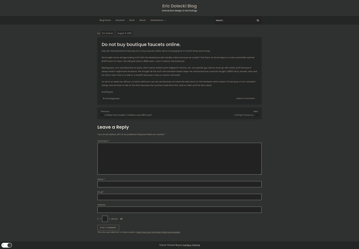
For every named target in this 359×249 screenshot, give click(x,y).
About (142, 20)
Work (132, 20)
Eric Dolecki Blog (179, 6)
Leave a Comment (246, 98)
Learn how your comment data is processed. (158, 232)
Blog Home (105, 20)
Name (101, 179)
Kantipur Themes (191, 245)
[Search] (258, 20)
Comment (103, 141)
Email (100, 192)
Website (101, 204)
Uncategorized (112, 98)
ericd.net (120, 20)
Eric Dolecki (107, 33)
